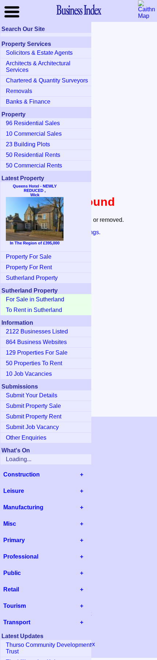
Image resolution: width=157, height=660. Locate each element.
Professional (20, 556)
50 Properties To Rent (34, 363)
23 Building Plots (28, 144)
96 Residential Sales (33, 123)
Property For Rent (29, 267)
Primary (14, 540)
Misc (9, 524)
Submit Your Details (31, 395)
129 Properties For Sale (37, 353)
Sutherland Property (32, 278)
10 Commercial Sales (34, 134)
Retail (11, 589)
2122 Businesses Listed (37, 331)
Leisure (13, 491)
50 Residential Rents (33, 155)
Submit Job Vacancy (32, 427)
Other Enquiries (26, 438)
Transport (16, 622)
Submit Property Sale (33, 406)
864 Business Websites (36, 342)
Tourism (14, 606)
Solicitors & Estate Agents (39, 53)
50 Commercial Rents (34, 165)
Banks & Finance (28, 102)
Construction (21, 474)
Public (12, 573)
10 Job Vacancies (29, 374)
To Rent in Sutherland (34, 310)
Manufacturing (23, 507)
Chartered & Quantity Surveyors (47, 80)
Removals (19, 91)
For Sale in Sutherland (35, 299)
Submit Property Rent (33, 416)
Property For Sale (28, 257)
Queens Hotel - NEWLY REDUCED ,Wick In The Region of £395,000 (35, 214)
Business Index (78, 9)
